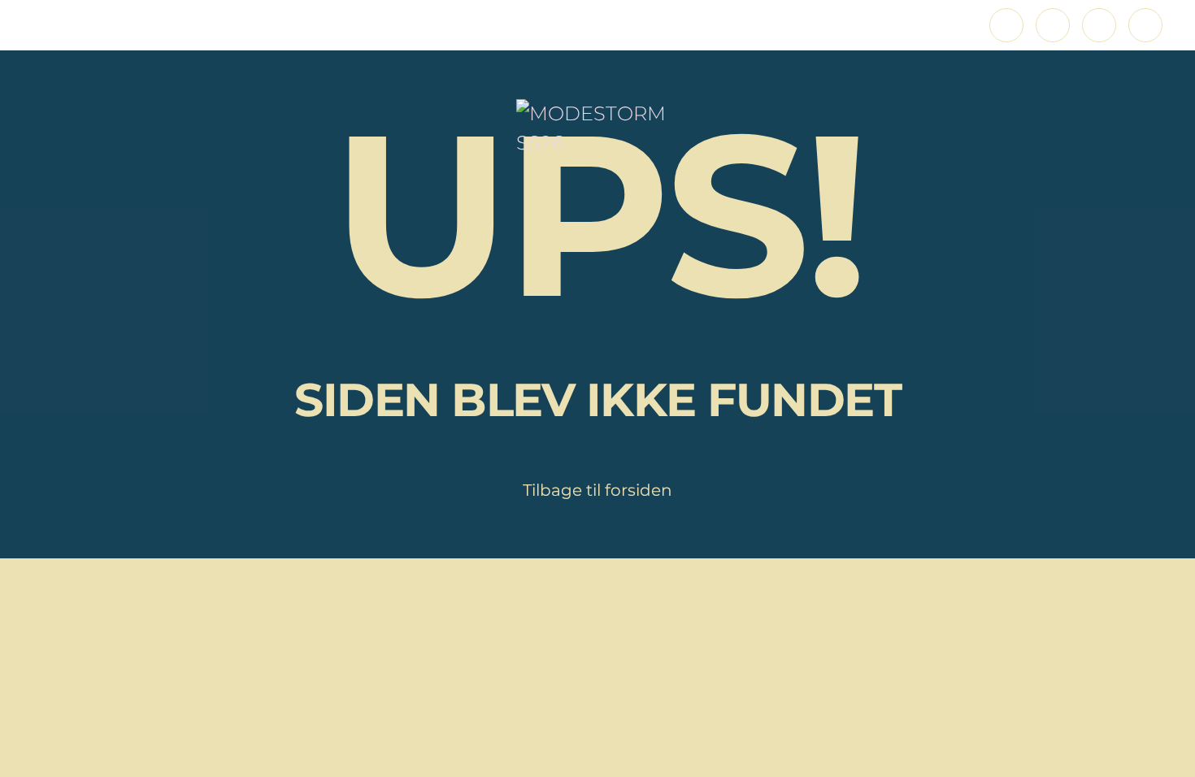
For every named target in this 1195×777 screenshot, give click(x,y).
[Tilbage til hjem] (597, 128)
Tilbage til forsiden (597, 490)
